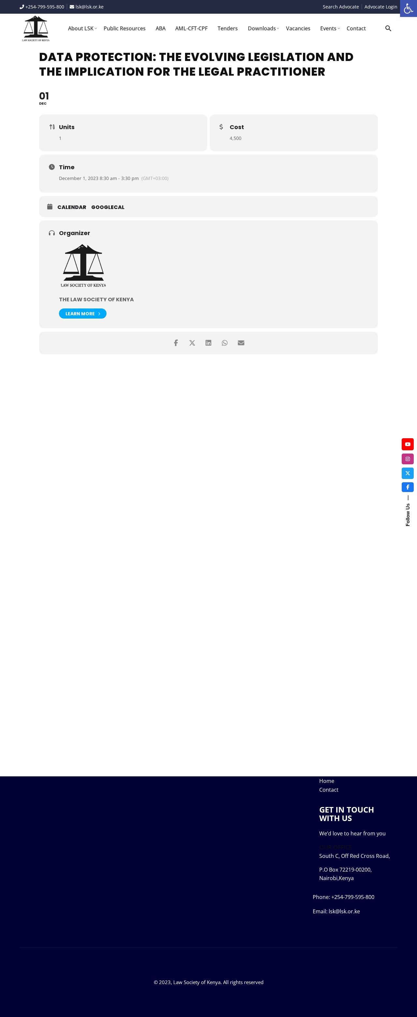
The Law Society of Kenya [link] (96, 299)
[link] (408, 8)
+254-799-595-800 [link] (44, 7)
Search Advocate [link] (341, 7)
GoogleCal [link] (107, 207)
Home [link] (326, 781)
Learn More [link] (80, 313)
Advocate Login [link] (381, 7)
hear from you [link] (368, 833)
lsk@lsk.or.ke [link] (90, 7)
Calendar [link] (71, 207)
